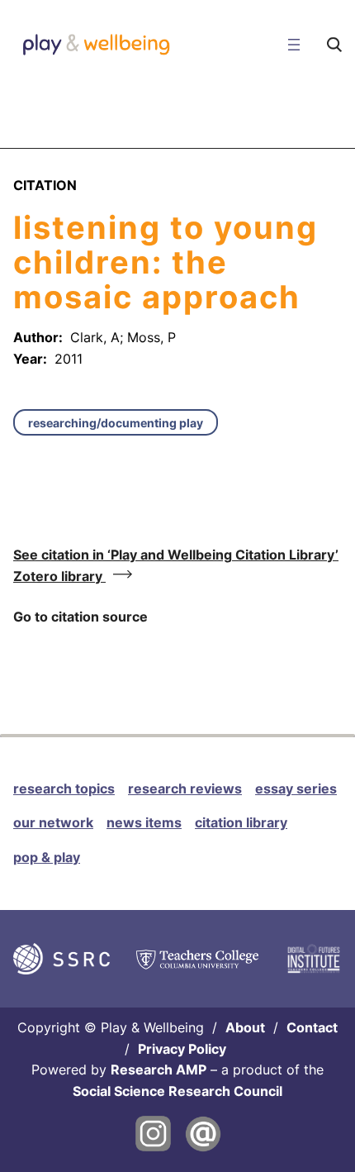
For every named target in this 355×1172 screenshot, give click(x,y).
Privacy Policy (182, 1049)
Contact (312, 1027)
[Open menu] (294, 45)
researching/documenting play (115, 423)
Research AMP (158, 1069)
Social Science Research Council (177, 1091)
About (245, 1027)
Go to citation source (80, 616)
